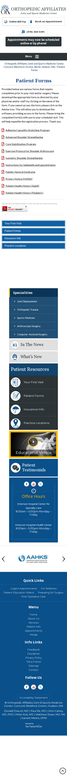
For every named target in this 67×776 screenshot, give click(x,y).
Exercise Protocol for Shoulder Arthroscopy (30, 151)
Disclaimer (33, 653)
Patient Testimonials (34, 468)
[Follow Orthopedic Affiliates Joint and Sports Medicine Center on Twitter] (40, 484)
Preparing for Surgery (50, 592)
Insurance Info (13, 238)
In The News (31, 344)
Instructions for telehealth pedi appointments (31, 164)
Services (33, 622)
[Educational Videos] (33, 444)
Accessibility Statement (34, 697)
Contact (33, 669)
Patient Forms (13, 231)
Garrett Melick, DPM (34, 718)
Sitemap (33, 665)
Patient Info (34, 626)
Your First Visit (13, 223)
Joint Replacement (27, 301)
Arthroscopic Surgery (28, 326)
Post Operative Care (33, 596)
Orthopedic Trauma (27, 309)
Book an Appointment (48, 21)
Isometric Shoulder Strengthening (24, 157)
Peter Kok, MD (24, 714)
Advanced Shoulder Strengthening (24, 137)
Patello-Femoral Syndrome (20, 171)
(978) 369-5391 (36, 31)
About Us (33, 618)
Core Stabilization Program (21, 144)
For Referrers (49, 588)
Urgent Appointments (23, 588)
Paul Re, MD (38, 710)
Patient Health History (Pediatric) (24, 192)
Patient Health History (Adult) (22, 185)
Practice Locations (15, 245)
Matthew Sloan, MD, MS (50, 714)
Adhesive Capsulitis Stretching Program (28, 130)
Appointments (33, 630)
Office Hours (33, 496)
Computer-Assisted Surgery (32, 334)
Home (33, 614)
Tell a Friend (33, 661)
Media (33, 634)
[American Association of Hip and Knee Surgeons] (33, 558)
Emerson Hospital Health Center (33, 524)
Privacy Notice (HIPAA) (19, 178)
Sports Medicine (26, 317)
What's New (31, 357)
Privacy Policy (33, 657)
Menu (28, 56)
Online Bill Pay (17, 21)
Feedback (33, 649)
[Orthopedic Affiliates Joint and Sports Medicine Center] (33, 9)
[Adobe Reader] (15, 208)
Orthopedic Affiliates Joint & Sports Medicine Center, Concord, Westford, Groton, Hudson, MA (33, 704)
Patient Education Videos (19, 592)
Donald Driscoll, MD (16, 710)
